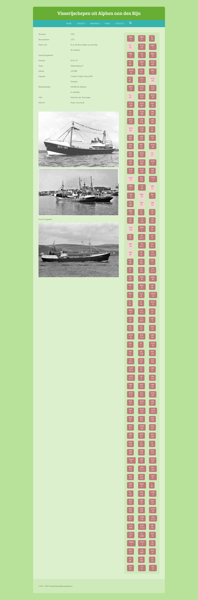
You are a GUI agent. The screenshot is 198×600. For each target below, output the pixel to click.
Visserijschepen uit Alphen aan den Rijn (99, 13)
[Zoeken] (130, 23)
